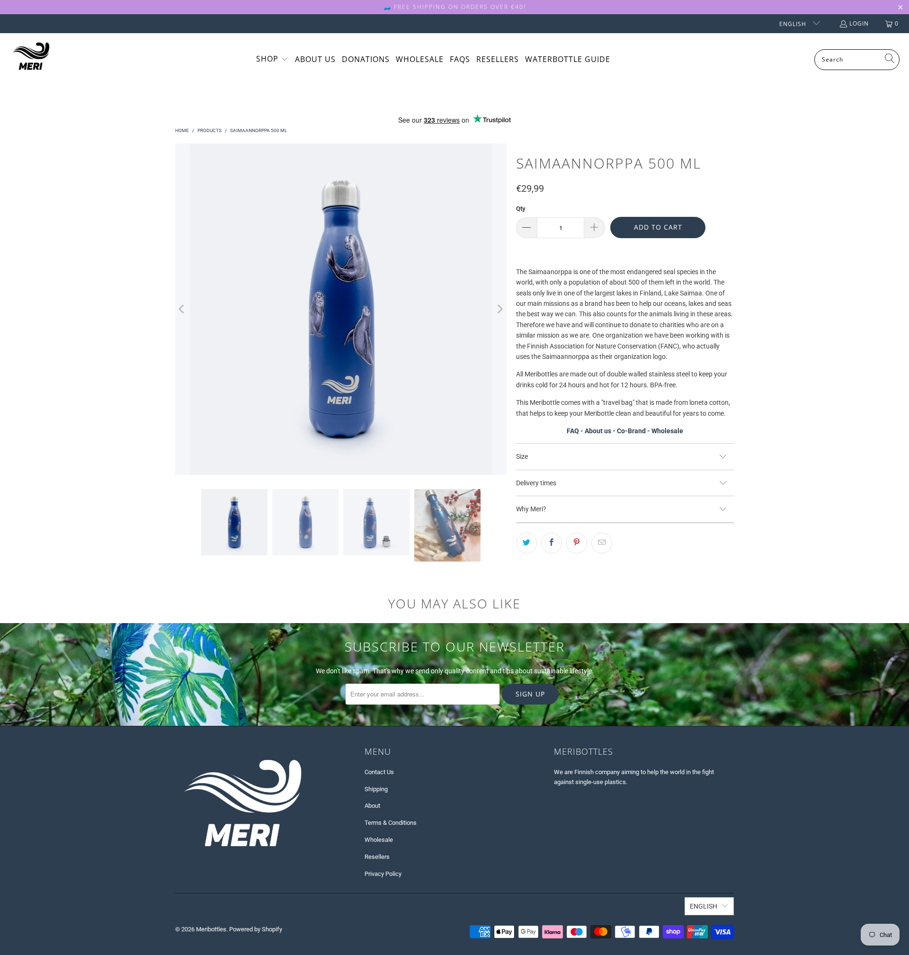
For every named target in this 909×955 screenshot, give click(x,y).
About (372, 805)
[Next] (499, 309)
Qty (521, 208)
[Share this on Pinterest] (576, 543)
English (793, 24)
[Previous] (182, 309)
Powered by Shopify (255, 929)
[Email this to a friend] (601, 543)
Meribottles (211, 929)
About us (598, 431)
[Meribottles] (30, 59)
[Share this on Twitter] (526, 543)
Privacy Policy (383, 873)
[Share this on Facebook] (551, 543)
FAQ (573, 431)
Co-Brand (631, 431)
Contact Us (379, 772)
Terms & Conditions (391, 822)
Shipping (376, 789)
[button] (272, 59)
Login (859, 23)
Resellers (377, 856)
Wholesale (667, 431)
